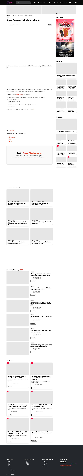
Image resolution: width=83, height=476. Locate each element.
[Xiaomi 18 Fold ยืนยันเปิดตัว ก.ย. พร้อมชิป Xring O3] (61, 105)
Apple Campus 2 (20, 94)
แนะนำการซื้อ (28, 465)
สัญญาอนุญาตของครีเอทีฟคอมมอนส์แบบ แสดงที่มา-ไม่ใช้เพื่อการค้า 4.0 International (68, 465)
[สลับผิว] (73, 3)
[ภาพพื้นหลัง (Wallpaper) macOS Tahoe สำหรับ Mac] (61, 136)
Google (45, 465)
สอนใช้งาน (27, 463)
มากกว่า (10, 380)
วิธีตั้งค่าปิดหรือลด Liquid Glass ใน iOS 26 (65, 131)
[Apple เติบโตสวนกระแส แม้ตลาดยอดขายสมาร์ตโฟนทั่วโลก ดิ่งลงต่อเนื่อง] (18, 348)
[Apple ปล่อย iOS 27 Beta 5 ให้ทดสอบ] (42, 424)
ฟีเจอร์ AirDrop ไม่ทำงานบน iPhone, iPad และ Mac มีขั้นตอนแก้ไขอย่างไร (17, 405)
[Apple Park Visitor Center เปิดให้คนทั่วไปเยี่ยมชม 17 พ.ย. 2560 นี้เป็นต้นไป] (18, 214)
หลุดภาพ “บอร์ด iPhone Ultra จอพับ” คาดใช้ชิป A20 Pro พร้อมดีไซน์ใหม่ (71, 99)
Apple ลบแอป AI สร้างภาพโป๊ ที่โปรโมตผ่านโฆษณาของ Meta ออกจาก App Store (61, 165)
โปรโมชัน (27, 462)
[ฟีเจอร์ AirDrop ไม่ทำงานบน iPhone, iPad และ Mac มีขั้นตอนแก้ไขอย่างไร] (18, 397)
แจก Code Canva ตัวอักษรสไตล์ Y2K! (71, 153)
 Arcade (45, 462)
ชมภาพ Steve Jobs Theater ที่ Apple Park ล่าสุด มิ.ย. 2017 (16, 242)
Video (70, 2)
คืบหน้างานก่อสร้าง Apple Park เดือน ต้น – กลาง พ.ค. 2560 (41, 242)
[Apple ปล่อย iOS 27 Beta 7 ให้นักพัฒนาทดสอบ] (18, 320)
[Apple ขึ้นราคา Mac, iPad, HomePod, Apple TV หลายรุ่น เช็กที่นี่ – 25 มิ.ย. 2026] (32, 9)
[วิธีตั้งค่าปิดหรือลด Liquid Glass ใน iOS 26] (66, 124)
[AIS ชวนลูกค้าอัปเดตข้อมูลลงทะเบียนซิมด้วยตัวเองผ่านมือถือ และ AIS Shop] (18, 277)
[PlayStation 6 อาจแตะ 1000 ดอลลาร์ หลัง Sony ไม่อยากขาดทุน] (72, 136)
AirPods (9, 466)
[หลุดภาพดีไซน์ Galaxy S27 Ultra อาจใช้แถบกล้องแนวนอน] (18, 334)
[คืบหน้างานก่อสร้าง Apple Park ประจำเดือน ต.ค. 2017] (42, 214)
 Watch (50, 2)
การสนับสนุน (28, 464)
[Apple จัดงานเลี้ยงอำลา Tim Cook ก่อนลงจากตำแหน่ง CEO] (61, 93)
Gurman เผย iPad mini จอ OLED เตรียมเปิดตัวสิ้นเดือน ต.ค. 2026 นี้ (41, 288)
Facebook (46, 466)
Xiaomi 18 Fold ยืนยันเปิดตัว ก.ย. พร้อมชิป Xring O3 (60, 110)
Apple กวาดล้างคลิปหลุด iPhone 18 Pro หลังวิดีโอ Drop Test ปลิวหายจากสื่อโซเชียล (41, 378)
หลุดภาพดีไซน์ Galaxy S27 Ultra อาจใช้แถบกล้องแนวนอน (40, 331)
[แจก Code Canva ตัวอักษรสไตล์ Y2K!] (72, 148)
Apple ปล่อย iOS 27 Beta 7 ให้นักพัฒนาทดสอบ (41, 317)
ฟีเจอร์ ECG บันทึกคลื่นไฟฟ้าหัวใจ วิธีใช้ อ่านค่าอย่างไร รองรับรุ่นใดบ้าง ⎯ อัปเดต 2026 (40, 303)
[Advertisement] (29, 78)
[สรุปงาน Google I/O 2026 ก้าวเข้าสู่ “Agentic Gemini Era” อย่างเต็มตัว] (67, 9)
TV (8, 465)
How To (56, 2)
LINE (44, 464)
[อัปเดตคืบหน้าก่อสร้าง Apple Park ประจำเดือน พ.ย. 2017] (42, 195)
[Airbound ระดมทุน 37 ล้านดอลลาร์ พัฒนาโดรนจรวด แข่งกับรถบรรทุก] (66, 68)
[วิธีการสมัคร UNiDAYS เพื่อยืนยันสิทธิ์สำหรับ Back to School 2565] (18, 424)
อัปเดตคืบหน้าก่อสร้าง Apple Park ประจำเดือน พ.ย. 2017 (40, 204)
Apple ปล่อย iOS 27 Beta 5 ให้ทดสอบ (41, 432)
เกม (44, 461)
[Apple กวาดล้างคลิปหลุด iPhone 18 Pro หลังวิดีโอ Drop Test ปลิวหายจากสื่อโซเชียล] (42, 369)
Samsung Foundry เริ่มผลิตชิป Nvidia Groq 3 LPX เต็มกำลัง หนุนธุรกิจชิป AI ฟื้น (72, 87)
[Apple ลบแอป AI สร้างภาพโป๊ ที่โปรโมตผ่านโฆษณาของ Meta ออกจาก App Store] (61, 159)
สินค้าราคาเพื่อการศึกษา (11, 469)
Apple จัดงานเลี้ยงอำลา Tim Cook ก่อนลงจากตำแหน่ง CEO (60, 99)
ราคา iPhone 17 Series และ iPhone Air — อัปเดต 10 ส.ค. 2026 (17, 377)
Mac (35, 2)
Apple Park (14, 201)
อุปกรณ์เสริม (10, 468)
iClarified (12, 130)
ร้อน (8, 363)
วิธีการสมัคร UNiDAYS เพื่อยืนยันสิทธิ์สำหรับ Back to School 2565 (17, 432)
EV (8, 467)
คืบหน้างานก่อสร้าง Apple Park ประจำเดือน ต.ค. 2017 (41, 222)
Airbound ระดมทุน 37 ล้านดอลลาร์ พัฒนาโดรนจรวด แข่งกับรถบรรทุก (66, 76)
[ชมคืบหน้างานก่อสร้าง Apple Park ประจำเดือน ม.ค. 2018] (18, 195)
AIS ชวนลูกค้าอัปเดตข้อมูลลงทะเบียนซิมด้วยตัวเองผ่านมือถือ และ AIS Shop (40, 274)
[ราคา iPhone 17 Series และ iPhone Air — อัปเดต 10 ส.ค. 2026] (18, 369)
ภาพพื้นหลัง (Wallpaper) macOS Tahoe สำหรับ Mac (60, 142)
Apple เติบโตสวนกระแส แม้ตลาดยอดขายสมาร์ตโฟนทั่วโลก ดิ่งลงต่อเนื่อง (41, 345)
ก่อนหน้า (7, 9)
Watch (9, 464)
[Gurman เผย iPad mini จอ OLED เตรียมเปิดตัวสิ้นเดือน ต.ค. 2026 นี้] (18, 292)
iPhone (40, 2)
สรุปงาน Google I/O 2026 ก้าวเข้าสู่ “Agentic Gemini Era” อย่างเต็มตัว (67, 12)
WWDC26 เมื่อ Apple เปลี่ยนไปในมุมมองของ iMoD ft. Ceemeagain (50, 12)
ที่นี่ (33, 109)
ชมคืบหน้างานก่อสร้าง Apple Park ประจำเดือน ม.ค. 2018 (17, 204)
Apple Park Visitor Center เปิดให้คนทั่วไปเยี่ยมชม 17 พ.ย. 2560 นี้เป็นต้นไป (17, 223)
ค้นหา (17, 2)
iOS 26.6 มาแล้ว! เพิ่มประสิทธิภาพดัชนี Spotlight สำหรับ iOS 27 (41, 405)
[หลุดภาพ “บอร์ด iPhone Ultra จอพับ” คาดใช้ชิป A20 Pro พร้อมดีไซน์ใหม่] (72, 93)
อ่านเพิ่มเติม (33, 295)
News (18, 201)
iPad (45, 2)
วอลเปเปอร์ (45, 463)
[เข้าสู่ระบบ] (75, 3)
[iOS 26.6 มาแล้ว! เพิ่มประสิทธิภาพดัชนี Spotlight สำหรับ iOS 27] (42, 397)
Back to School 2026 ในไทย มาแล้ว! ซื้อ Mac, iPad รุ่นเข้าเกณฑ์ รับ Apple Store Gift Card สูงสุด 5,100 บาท (15, 11)
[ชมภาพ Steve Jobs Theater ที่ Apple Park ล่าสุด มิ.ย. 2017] (18, 234)
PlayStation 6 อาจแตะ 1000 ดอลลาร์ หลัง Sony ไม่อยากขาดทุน (71, 142)
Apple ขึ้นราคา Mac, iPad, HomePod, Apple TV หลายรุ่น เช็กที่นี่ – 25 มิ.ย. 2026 (32, 11)
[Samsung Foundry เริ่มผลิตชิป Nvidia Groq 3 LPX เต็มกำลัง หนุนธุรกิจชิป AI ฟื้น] (72, 82)
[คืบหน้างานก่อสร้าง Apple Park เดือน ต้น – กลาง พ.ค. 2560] (42, 234)
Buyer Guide (63, 2)
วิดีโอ (26, 461)
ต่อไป (75, 9)
